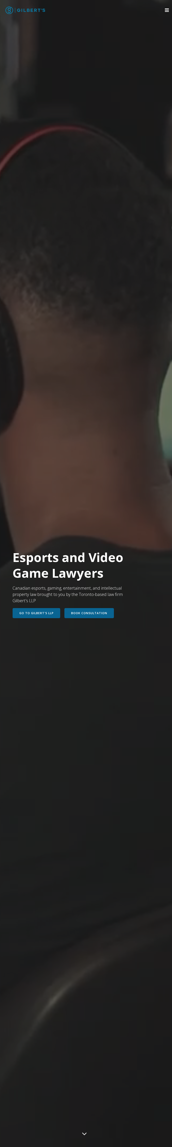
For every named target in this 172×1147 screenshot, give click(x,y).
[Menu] (166, 10)
